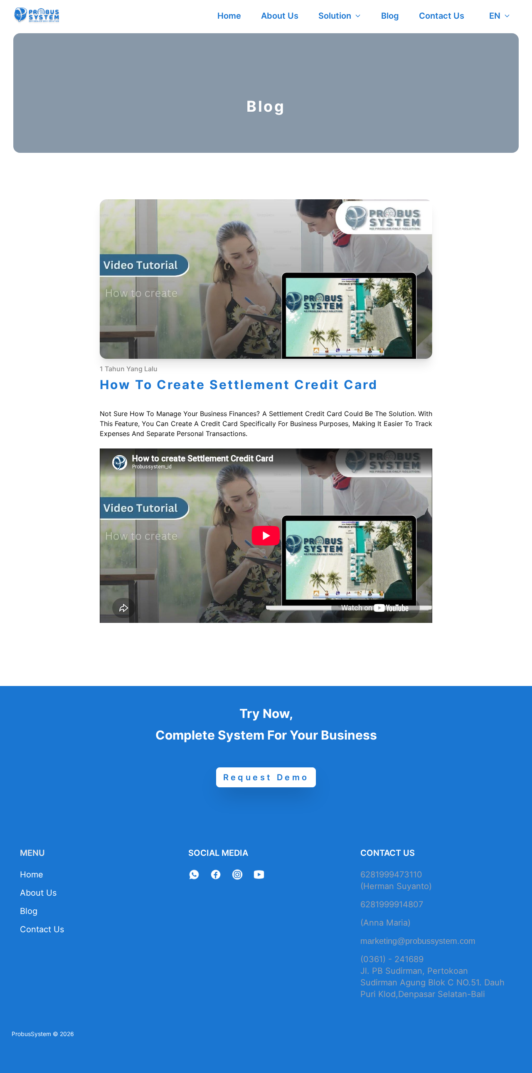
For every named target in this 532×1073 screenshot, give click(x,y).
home (229, 16)
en (494, 16)
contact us (441, 16)
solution (334, 16)
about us (279, 16)
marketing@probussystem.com (417, 941)
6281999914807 (391, 904)
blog (390, 16)
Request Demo (266, 777)
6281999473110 (391, 874)
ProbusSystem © (35, 1033)
